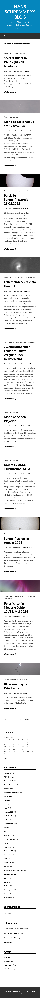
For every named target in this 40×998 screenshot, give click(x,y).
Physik (13, 679)
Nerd (5, 831)
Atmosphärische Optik (20, 596)
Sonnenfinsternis (25, 191)
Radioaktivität (9, 851)
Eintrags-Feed (8, 961)
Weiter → (27, 720)
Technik (18, 679)
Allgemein (7, 773)
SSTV (6, 878)
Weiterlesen (10, 92)
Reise (6, 859)
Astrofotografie (9, 785)
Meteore (24, 277)
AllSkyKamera (8, 277)
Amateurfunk (8, 781)
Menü (5, 36)
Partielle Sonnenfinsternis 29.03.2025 (16, 199)
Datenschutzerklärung (12, 938)
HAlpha (6, 800)
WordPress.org (9, 969)
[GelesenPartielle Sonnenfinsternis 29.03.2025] (20, 186)
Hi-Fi (5, 804)
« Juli (5, 758)
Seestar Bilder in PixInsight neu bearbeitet (15, 62)
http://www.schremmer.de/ (13, 933)
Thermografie (8, 890)
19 (14, 749)
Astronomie (8, 53)
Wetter (24, 679)
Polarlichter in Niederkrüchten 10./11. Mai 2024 (16, 607)
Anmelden (7, 957)
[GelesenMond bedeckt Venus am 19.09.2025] (20, 112)
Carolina (24, 994)
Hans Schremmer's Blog (20, 12)
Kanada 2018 (8, 812)
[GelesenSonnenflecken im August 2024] (20, 529)
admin (16, 71)
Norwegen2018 (9, 839)
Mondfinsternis (9, 824)
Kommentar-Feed (10, 965)
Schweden (7, 862)
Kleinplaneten (9, 816)
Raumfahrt (31, 277)
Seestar (22, 53)
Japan (6, 808)
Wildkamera (8, 897)
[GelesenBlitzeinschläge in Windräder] (20, 675)
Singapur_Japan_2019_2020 (13, 870)
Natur (6, 827)
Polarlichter (8, 599)
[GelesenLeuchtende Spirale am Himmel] (20, 272)
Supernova (7, 882)
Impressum (8, 942)
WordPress (25, 991)
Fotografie (15, 53)
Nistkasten (7, 835)
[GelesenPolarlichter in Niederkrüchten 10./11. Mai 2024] (20, 592)
